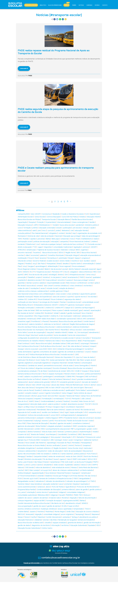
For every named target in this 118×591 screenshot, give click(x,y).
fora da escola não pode (38, 274)
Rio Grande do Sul (87, 410)
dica (61, 412)
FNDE (82, 277)
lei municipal (82, 332)
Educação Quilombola (78, 525)
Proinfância (35, 321)
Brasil (59, 263)
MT (61, 272)
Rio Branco (30, 360)
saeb (34, 230)
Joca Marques (51, 434)
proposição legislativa (42, 363)
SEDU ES (70, 371)
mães (27, 255)
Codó (32, 343)
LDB (76, 354)
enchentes (87, 286)
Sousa (55, 459)
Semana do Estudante (86, 520)
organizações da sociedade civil (89, 233)
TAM (19, 239)
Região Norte (70, 252)
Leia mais (23, 68)
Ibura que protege (80, 280)
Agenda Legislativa (25, 363)
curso (20, 228)
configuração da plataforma (28, 338)
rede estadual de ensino (61, 467)
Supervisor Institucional (26, 410)
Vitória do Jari (23, 354)
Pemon (27, 517)
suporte (70, 297)
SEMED (84, 503)
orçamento (22, 280)
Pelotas (63, 302)
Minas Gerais (94, 371)
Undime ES (49, 308)
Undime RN (39, 313)
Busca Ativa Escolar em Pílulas (29, 219)
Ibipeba (76, 484)
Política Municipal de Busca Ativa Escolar (44, 354)
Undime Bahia (23, 511)
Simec (36, 401)
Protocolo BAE (34, 440)
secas (43, 288)
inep (74, 233)
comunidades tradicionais (62, 247)
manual (86, 310)
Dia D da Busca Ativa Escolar (28, 346)
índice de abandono (42, 467)
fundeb (55, 225)
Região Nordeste (60, 448)
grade (89, 429)
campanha (64, 241)
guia (80, 310)
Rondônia (48, 313)
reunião (86, 261)
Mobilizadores (44, 225)
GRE (79, 434)
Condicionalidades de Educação (48, 489)
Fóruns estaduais (78, 266)
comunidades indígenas (75, 492)
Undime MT (59, 308)
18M (25, 274)
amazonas (65, 239)
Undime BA (39, 308)
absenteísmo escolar (75, 404)
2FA (85, 412)
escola (64, 269)
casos (98, 385)
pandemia (79, 225)
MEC (95, 272)
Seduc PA (44, 360)
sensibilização (59, 376)
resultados (67, 426)
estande (40, 476)
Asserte (88, 277)
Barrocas (88, 387)
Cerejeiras (86, 445)
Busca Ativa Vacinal (89, 252)
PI (34, 272)
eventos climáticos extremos (28, 509)
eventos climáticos (61, 286)
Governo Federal (39, 261)
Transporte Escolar (49, 219)
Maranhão (64, 330)
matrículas (87, 448)
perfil (51, 421)
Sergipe (31, 266)
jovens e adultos (39, 283)
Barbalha (80, 437)
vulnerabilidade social (90, 302)
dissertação (66, 437)
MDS (42, 429)
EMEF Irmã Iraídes (79, 459)
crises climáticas (76, 286)
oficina (33, 396)
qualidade (96, 277)
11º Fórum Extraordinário (27, 476)
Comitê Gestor (88, 321)
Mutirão (25, 239)
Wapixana (95, 514)
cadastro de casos (24, 498)
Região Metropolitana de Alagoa (82, 324)
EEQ (98, 525)
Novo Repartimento (68, 341)
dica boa (34, 335)
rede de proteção (46, 236)
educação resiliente (50, 484)
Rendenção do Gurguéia (67, 520)
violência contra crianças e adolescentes (33, 291)
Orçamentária (50, 222)
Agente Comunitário (52, 393)
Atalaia (93, 352)
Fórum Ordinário (57, 299)
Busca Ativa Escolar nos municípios (31, 330)
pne (39, 230)
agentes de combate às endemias (70, 352)
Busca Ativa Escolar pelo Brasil (70, 321)
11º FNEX (91, 481)
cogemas (84, 250)
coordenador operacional (66, 319)
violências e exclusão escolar (53, 390)
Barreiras (66, 379)
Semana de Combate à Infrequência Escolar (55, 478)
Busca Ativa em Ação (43, 343)
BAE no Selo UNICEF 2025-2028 (57, 387)
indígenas (54, 495)
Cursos (66, 5)
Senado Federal (74, 363)
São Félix (80, 360)
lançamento (41, 451)
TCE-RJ (67, 398)
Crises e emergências (80, 222)
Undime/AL (54, 316)
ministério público (91, 225)
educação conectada (47, 228)
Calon (69, 459)
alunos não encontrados (27, 454)
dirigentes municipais (43, 368)
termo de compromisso (77, 335)
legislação (77, 247)
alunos (39, 465)
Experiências (94, 214)
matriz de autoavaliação (72, 451)
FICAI (20, 478)
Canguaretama (23, 404)
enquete (37, 398)
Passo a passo (57, 310)
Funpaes (85, 371)
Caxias (97, 263)
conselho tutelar (31, 393)
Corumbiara (69, 407)
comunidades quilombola (27, 495)
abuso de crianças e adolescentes (65, 470)
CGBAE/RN (70, 376)
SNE (26, 470)
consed (39, 286)
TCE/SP (88, 404)
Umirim (70, 445)
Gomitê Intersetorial (25, 429)
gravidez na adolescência (86, 379)
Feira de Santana (55, 379)
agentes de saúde (64, 423)
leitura (28, 385)
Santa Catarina (66, 454)
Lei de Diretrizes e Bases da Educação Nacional (35, 357)
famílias (29, 456)
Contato (104, 5)
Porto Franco (91, 454)
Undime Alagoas (51, 418)
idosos (83, 465)
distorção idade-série (38, 404)
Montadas (75, 443)
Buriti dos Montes (90, 456)
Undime (94, 241)
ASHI (19, 272)
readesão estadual (24, 437)
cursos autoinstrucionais (27, 487)
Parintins (40, 511)
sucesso (69, 280)
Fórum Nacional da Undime (79, 241)
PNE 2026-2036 (66, 462)
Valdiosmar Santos (90, 440)
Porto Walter (80, 390)
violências (76, 316)
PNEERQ (69, 495)
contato (61, 233)
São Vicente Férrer (52, 330)
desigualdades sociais (26, 481)
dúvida (68, 233)
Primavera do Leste (92, 437)
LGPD (35, 225)
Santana (85, 346)
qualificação (70, 390)
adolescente (22, 382)
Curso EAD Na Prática (70, 217)
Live (37, 244)
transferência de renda (56, 371)
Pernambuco (52, 258)
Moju (66, 291)
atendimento (94, 332)
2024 (24, 266)
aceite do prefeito (45, 335)
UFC (73, 437)
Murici (44, 374)
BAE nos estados (43, 454)
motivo (86, 385)
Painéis (74, 5)
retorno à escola (31, 349)
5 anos (33, 465)
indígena (62, 492)
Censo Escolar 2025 (75, 448)
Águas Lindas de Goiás (26, 310)
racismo (45, 421)
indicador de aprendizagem (76, 481)
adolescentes (87, 316)
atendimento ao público (88, 517)
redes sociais (58, 465)
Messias (21, 443)
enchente (67, 484)
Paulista (66, 401)
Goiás (91, 421)
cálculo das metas (57, 385)
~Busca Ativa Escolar (49, 252)
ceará (93, 261)
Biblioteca (43, 5)
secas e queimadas (65, 509)
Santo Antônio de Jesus (82, 393)
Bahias (82, 500)
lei (99, 272)
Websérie (65, 230)
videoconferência (85, 272)
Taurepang (79, 514)
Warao (20, 517)
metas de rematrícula (56, 456)
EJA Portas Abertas (76, 476)
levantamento (73, 277)
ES (43, 280)
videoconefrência (24, 230)
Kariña (33, 517)
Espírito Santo (75, 263)
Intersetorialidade (63, 222)
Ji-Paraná (44, 321)
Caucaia (62, 396)
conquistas (22, 432)
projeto (38, 277)
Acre (37, 360)
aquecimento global (87, 294)
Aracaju (20, 349)
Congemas (78, 440)
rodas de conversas (85, 418)
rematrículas (31, 250)
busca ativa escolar (67, 225)
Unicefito (47, 522)
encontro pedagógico (41, 437)
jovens (77, 382)
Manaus (74, 467)
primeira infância (68, 489)
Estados (82, 217)
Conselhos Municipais (56, 255)
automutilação (92, 390)
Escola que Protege (60, 476)
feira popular (55, 437)
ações (96, 283)
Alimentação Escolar (25, 217)
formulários (22, 415)
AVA (54, 349)
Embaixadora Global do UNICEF (45, 305)
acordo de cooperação (36, 332)
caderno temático (35, 324)
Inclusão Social (51, 288)
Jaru (64, 346)
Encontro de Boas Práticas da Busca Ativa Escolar (36, 327)
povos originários (67, 514)
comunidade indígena (51, 514)
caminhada (62, 258)
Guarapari (75, 473)
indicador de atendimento (55, 481)
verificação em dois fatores (28, 302)
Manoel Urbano (70, 374)
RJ (31, 272)
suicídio (20, 393)
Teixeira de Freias (72, 396)
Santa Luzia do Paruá (25, 390)
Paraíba (28, 263)
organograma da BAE (70, 500)
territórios (65, 525)
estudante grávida (66, 382)
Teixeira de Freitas (37, 434)
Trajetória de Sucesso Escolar (48, 250)
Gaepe (77, 258)
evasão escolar (52, 261)
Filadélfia (30, 277)
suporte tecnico (80, 297)
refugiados (53, 233)
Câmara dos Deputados (63, 357)
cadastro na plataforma (32, 376)
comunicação (86, 363)
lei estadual (39, 407)
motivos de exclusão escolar (38, 415)
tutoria (87, 305)
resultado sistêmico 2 (44, 448)
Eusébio (38, 390)
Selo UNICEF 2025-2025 (40, 385)
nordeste (21, 244)
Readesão (56, 214)
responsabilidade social (55, 283)
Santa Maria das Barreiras (88, 467)
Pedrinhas (49, 511)
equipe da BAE (39, 500)
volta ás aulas (68, 365)
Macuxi (87, 514)
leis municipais (65, 316)
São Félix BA (70, 360)
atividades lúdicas (59, 343)
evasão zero (35, 412)
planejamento (82, 415)
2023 (34, 263)
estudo (58, 228)
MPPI (61, 418)
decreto (80, 374)
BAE (77, 250)
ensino (91, 280)
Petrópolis (76, 398)
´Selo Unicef (48, 286)
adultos (76, 465)
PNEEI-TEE (78, 495)
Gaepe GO (69, 308)
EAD (49, 349)
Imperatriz (79, 407)
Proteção (40, 222)
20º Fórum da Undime (26, 368)
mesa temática (35, 484)
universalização (88, 263)
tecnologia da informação (48, 302)
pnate (58, 230)
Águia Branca (70, 487)
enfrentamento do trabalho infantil (31, 341)
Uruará (87, 352)
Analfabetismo (86, 239)
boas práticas (51, 280)
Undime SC (55, 454)
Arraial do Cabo (54, 498)
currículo (51, 230)
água (98, 269)
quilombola (53, 492)
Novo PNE (21, 423)
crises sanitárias (73, 294)
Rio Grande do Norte (25, 313)
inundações (34, 288)
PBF (72, 429)
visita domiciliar (88, 330)
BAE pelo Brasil (73, 343)
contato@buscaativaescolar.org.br (60, 557)
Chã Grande (29, 467)
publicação (67, 228)
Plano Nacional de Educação (37, 423)
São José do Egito (76, 387)
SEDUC (61, 252)
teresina (43, 258)
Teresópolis (95, 338)
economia (34, 255)
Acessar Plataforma (31, 5)
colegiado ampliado (54, 426)
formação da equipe (53, 500)
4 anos (26, 465)
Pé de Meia (42, 371)
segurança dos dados (72, 299)
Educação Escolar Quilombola (29, 528)
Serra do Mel (52, 396)
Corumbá (74, 401)
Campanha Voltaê (40, 456)
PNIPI (95, 462)
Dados (96, 239)
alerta (93, 385)
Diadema (48, 476)
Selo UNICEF (35, 214)
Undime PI (63, 305)
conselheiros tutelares (80, 423)
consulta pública (24, 233)
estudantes (48, 465)
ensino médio (65, 261)
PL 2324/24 (77, 357)
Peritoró (78, 445)
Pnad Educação (88, 341)
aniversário (44, 338)
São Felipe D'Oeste (41, 462)
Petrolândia (41, 410)
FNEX (75, 478)
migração (38, 514)
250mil (20, 274)
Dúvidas (97, 5)
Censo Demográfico (81, 365)
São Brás (53, 520)
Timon (87, 509)
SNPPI (94, 465)
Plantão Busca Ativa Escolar (81, 219)
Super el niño (73, 506)
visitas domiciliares (25, 352)
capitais (33, 239)
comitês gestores (56, 291)
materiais (64, 250)
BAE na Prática (90, 376)
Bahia (48, 239)
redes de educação (55, 451)
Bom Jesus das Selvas (26, 387)
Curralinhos (72, 434)
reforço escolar (75, 330)
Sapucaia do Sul (23, 412)
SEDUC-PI (54, 382)
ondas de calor (23, 288)
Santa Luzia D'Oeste (25, 462)
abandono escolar (34, 280)
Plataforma (30, 244)
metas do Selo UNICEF (74, 456)
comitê (36, 429)
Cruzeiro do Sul (23, 434)
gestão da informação (92, 522)
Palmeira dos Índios (52, 341)
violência (65, 324)
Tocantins (36, 252)
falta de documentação (87, 498)
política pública (79, 454)
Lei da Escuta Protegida (83, 462)
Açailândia (68, 465)
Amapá (92, 346)
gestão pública (94, 489)
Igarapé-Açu (22, 440)
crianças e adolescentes (27, 451)
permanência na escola (52, 365)
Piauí (19, 266)
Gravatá (40, 269)
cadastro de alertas (40, 498)
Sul (81, 261)
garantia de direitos (75, 522)
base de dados (88, 357)
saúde (92, 228)
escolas (97, 418)
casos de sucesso (59, 297)
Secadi (61, 495)
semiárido (90, 319)
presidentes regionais (86, 426)
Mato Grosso (70, 283)
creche (20, 470)
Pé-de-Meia (47, 459)
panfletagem (48, 376)
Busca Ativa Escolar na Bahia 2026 (30, 522)
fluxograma (40, 387)
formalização (47, 398)
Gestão (92, 222)
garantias (21, 283)
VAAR (31, 401)
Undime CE (22, 299)
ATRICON (21, 250)
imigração (73, 498)
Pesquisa (32, 222)
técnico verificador (53, 445)
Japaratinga (51, 443)
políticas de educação (41, 241)
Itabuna (20, 467)
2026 (94, 429)
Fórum (30, 258)
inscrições (86, 338)
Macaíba (53, 423)
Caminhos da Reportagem (84, 308)
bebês (20, 465)
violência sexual (23, 396)
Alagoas (21, 263)
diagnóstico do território (41, 525)
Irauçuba (50, 332)
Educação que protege (71, 236)
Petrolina (55, 272)
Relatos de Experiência (42, 297)
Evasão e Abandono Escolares (72, 214)
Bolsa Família (41, 426)
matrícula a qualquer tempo (51, 244)
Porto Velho (22, 332)
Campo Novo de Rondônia (90, 396)
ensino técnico (42, 492)
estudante (21, 319)
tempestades (78, 509)
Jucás (70, 440)
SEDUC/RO (92, 459)
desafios (66, 263)
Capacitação (22, 222)
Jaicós (48, 487)
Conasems (45, 440)
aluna (31, 382)
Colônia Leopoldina (25, 316)
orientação (31, 492)
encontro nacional (24, 252)
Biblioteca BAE (43, 495)
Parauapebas (86, 443)
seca (61, 484)
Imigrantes (48, 247)
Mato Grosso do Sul (86, 401)
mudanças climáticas (48, 509)
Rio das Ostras (90, 476)
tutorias (45, 520)
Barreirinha (87, 434)
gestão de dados (24, 525)
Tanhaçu (74, 517)
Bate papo (55, 239)
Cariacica (40, 487)
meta (64, 277)
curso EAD (42, 349)
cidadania (37, 520)
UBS (51, 440)
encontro (61, 280)
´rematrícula (85, 473)
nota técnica (22, 324)
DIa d (66, 272)
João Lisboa (85, 398)
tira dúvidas (92, 297)
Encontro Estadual (59, 368)
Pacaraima (53, 321)
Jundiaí (63, 404)
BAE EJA (21, 514)
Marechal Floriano (63, 473)
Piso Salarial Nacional (39, 233)
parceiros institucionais (26, 418)
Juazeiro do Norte (72, 410)
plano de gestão (82, 489)
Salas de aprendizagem (90, 236)
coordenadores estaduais (27, 371)
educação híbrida (81, 230)
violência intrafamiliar (80, 327)
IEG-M (94, 404)
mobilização (22, 258)
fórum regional (64, 266)
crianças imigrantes (25, 500)
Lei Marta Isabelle (86, 470)
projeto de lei (90, 360)
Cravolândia (62, 434)
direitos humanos (33, 432)
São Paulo (41, 263)
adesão (63, 313)
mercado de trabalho (89, 382)
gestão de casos (39, 506)
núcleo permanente (57, 360)
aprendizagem (40, 266)
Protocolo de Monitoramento (87, 487)
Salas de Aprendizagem (55, 5)
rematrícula (31, 319)
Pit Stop (48, 407)
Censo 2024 (90, 274)
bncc (44, 230)
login (66, 412)
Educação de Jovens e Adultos (87, 511)
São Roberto (40, 443)
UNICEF (93, 247)
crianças (85, 228)
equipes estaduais (59, 522)
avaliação (39, 418)
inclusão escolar (67, 354)
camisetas (66, 517)
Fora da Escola (60, 421)
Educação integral (72, 255)
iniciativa (46, 277)
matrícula (21, 360)
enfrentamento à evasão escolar (62, 338)
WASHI (25, 272)
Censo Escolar (40, 217)
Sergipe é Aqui (58, 407)
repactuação (95, 310)
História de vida (33, 236)
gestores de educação (26, 426)
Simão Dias (70, 511)
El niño (64, 506)
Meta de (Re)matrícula (74, 385)
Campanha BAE (23, 214)
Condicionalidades (47, 401)
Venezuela (29, 514)
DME (74, 426)
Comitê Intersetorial (53, 517)
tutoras (78, 338)
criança (71, 250)
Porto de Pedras (58, 487)
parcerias (40, 239)
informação (55, 525)
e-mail (20, 376)
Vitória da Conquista (25, 398)
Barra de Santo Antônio (55, 410)
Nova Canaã (29, 443)
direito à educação (24, 247)
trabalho (21, 385)
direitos (60, 274)
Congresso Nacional (58, 363)
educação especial (88, 269)
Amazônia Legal (24, 321)
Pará (36, 258)
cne (71, 230)
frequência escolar (43, 272)
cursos (41, 393)
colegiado (73, 272)
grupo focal (41, 396)
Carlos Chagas (67, 393)
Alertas (29, 283)
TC (85, 244)
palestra (43, 255)
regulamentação (38, 473)
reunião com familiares (50, 412)
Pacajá (20, 459)
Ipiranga (58, 440)
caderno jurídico (53, 404)
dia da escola (56, 269)
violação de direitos (66, 288)
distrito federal (74, 269)
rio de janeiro (55, 277)
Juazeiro (33, 511)
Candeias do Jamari (35, 365)
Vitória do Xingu (23, 335)
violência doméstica (63, 327)
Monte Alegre (60, 511)
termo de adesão (60, 335)
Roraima (65, 498)
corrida (90, 283)
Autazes (45, 379)
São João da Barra (74, 346)
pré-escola (77, 228)
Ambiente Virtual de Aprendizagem (70, 349)
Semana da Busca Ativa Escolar (29, 374)
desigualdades (84, 478)
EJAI (89, 465)
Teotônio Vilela (23, 484)
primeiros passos (71, 432)
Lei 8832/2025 (28, 407)
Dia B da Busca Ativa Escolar (50, 346)
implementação (85, 432)
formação (27, 228)
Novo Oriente (87, 313)
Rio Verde (21, 286)
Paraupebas (51, 263)
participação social (25, 241)
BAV (78, 252)
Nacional (58, 236)
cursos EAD (54, 415)
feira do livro (22, 401)
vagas (40, 247)
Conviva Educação (53, 217)
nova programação (25, 506)
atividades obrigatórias (26, 448)
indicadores (39, 481)
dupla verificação (76, 412)
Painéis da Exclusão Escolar (77, 421)
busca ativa (31, 286)
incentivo (74, 261)
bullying (37, 421)
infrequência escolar (76, 274)
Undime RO (32, 299)
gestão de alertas (53, 506)
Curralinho (88, 349)
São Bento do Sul (57, 503)
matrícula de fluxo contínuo (73, 244)
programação (80, 429)
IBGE (79, 341)
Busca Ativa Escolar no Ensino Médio (31, 445)
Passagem (80, 376)
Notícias (81, 5)
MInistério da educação (32, 459)
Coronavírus (46, 214)
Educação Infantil (93, 217)
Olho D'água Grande (41, 316)
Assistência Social (73, 302)
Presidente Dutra (70, 418)
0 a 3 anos (21, 492)
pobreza (86, 247)
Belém (47, 269)
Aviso (72, 239)
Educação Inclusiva (25, 225)
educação (54, 241)
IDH (66, 274)
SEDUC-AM (81, 319)
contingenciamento (67, 415)
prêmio (34, 228)
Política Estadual (24, 473)
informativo (22, 365)
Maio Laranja (34, 470)
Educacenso (87, 451)
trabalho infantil (61, 332)
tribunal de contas (24, 261)
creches (21, 255)
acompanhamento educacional (57, 429)
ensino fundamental (25, 421)
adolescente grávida (41, 382)
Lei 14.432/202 (45, 470)
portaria (59, 401)
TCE (34, 247)
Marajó (70, 258)
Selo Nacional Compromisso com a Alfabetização (36, 294)
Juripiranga (84, 343)
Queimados (84, 484)
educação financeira (25, 520)
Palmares (93, 343)
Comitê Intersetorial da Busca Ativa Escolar (33, 503)
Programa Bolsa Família (26, 489)
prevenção (22, 277)
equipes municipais (55, 374)
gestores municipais (75, 305)
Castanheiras (55, 462)
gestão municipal (73, 313)
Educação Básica (63, 219)
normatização (58, 398)
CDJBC (77, 371)
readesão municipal (25, 297)
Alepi (20, 407)
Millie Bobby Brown (25, 305)
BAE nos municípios (43, 310)
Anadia (95, 432)
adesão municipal (70, 310)
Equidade (91, 525)
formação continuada (26, 308)
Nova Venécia (50, 473)
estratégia (52, 274)
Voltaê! (56, 313)
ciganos (62, 459)
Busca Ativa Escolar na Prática (29, 379)
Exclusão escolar (94, 244)
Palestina (40, 517)
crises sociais (60, 294)
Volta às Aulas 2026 (49, 432)
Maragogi (21, 456)
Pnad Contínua (23, 343)
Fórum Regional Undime (27, 269)
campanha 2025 (94, 412)
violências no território (51, 324)
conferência (81, 283)
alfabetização (53, 266)
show (73, 379)
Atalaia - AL (72, 332)
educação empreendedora (90, 255)
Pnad (77, 239)
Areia (65, 440)
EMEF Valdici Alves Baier (46, 319)
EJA (86, 214)
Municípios (22, 236)
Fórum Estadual (43, 299)
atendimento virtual (72, 503)
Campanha (89, 5)
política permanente (92, 374)
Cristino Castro (46, 528)
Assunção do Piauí (63, 443)
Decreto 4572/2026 (30, 478)
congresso (85, 258)
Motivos (86, 495)
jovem (64, 445)
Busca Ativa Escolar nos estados (80, 368)
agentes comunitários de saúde (44, 352)
